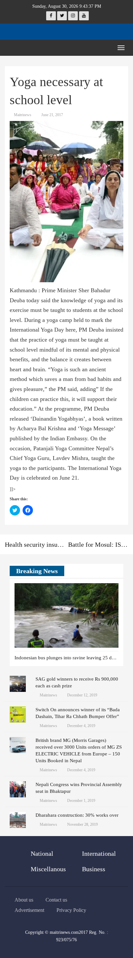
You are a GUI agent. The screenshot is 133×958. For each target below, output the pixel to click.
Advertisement (29, 910)
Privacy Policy (71, 910)
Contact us (56, 900)
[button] (104, 571)
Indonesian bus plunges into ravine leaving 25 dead (67, 657)
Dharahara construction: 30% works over (77, 815)
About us (24, 900)
